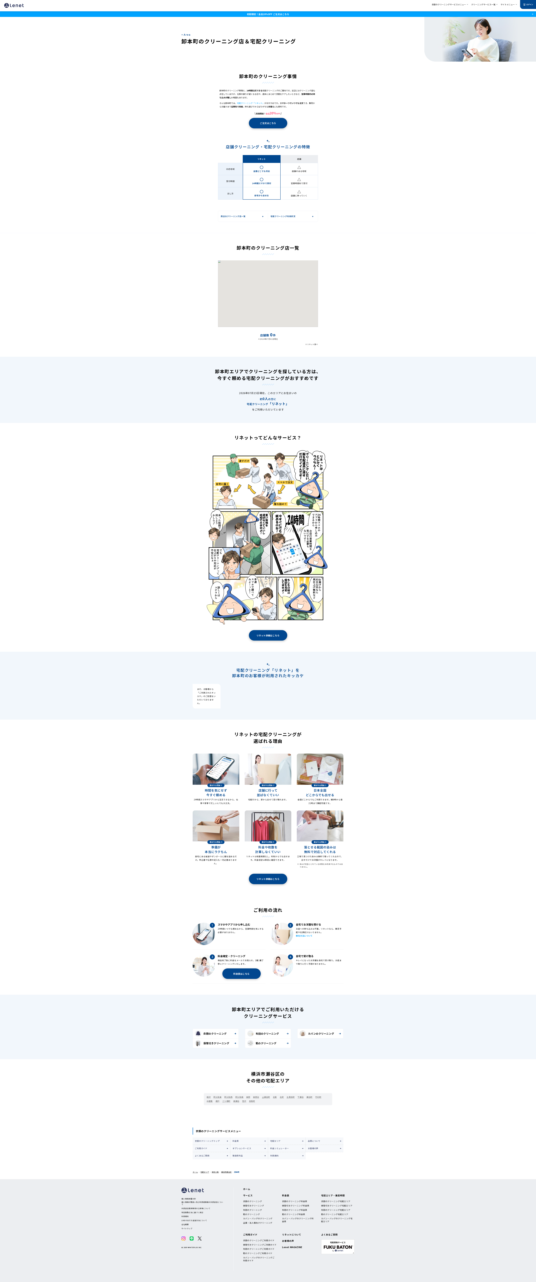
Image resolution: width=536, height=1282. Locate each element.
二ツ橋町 (226, 1101)
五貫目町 (291, 1097)
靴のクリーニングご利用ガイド (257, 1253)
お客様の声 (313, 1148)
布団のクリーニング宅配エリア (335, 1210)
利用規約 (274, 1155)
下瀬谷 (300, 1097)
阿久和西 (228, 1097)
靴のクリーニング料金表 (293, 1214)
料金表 (236, 1141)
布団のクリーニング (267, 1033)
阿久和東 (217, 1097)
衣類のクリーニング (215, 1033)
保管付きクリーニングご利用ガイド (260, 1244)
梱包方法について (304, 935)
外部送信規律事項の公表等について (195, 1208)
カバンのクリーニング (321, 1033)
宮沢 (244, 1101)
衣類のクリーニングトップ (207, 1141)
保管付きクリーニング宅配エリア (336, 1205)
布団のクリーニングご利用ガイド (258, 1248)
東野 (248, 1097)
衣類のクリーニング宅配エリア (335, 1201)
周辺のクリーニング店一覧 (233, 216)
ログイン (529, 4)
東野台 (256, 1097)
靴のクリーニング (266, 1043)
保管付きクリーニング (216, 1043)
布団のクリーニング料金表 (294, 1210)
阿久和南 (239, 1097)
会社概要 (185, 1224)
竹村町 (318, 1097)
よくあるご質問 (202, 1155)
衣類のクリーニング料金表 (294, 1201)
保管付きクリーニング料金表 (295, 1205)
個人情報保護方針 (188, 1199)
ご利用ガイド (201, 1148)
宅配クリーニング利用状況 (283, 216)
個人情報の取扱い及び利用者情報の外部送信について (202, 1203)
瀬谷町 (309, 1097)
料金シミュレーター (279, 1148)
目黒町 (252, 1101)
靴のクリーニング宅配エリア (334, 1214)
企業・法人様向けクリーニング (257, 1222)
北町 (282, 1097)
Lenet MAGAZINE (292, 1247)
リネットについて (291, 1234)
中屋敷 (210, 1101)
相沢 (209, 1097)
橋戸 (218, 1101)
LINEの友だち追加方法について (194, 1220)
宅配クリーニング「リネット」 (250, 103)
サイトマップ (186, 1228)
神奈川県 (215, 1172)
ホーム (195, 1172)
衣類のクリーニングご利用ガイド (258, 1240)
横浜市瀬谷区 (226, 1172)
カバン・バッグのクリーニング (257, 1218)
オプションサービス (242, 1148)
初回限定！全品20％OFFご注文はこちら (268, 14)
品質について (314, 1141)
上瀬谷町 (266, 1097)
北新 (275, 1097)
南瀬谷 (236, 1101)
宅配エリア (275, 1141)
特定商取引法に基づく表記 (192, 1212)
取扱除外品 (238, 1155)
